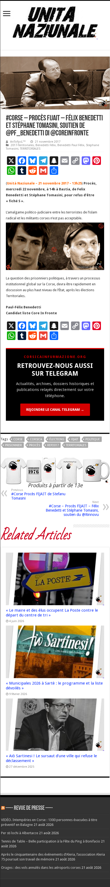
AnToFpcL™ (18, 141)
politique (92, 439)
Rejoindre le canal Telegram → (55, 410)
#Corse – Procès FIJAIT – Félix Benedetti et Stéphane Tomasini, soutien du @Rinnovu (72, 508)
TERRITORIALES (30, 148)
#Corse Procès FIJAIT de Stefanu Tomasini (38, 494)
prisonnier (13, 445)
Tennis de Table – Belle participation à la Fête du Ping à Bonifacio (50, 841)
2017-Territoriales (22, 145)
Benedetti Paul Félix (70, 145)
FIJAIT (74, 439)
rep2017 (53, 445)
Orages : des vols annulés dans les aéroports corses (41, 868)
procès (34, 445)
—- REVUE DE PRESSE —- (29, 808)
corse (18, 439)
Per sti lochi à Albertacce (19, 833)
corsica (36, 439)
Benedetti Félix (46, 145)
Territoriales (76, 445)
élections (56, 439)
